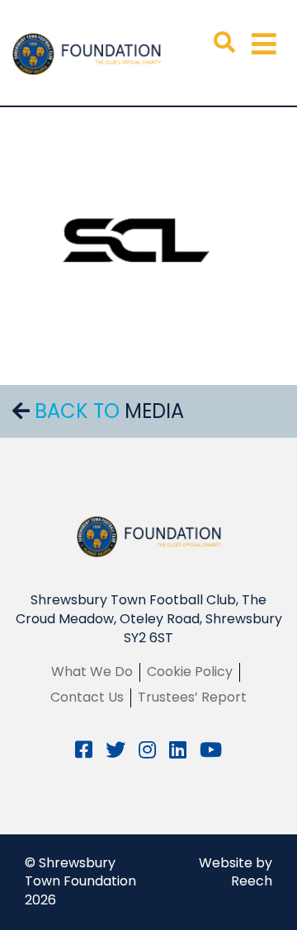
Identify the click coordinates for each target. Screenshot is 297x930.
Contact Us (87, 697)
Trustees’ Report (192, 697)
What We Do (92, 671)
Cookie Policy (190, 671)
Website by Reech (235, 872)
